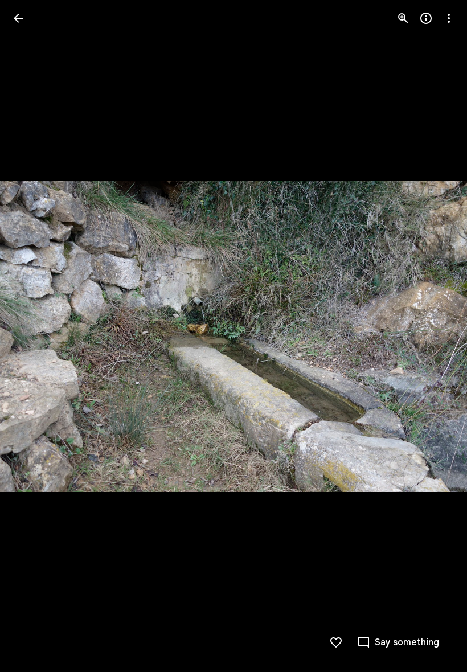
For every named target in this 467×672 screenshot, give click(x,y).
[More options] (448, 18)
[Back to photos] (18, 18)
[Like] (336, 642)
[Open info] (426, 18)
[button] (32, 336)
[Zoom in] (403, 18)
